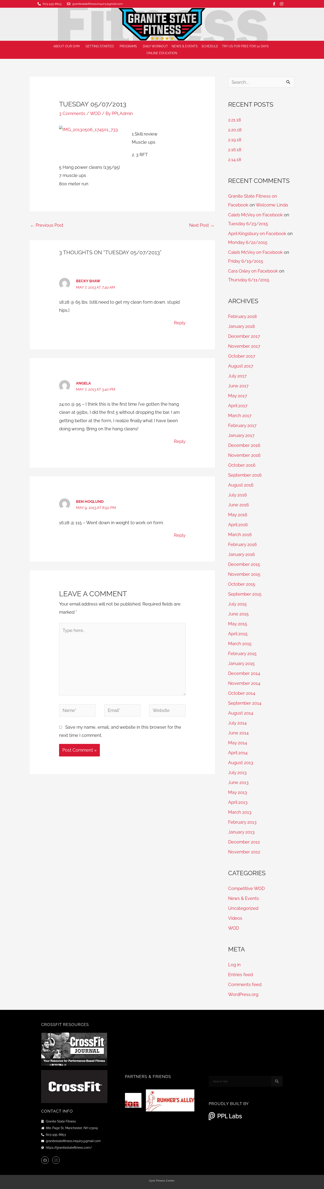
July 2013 (237, 772)
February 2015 (242, 653)
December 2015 (244, 564)
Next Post (201, 225)
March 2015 (239, 643)
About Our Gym (66, 46)
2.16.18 (234, 149)
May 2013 (237, 792)
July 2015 (237, 604)
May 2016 (237, 514)
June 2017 (238, 385)
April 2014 (238, 752)
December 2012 (244, 842)
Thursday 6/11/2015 (248, 279)
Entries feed (240, 974)
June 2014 (238, 733)
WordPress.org (243, 994)
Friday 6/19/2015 (245, 261)
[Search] (276, 1081)
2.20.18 (235, 129)
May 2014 (237, 742)
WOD (95, 113)
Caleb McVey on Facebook (255, 214)
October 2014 (241, 693)
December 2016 (244, 445)
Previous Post (46, 225)
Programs (128, 46)
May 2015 (237, 623)
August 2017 (240, 366)
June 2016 (238, 504)
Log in (234, 964)
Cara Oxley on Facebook (253, 271)
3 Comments (72, 113)
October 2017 (241, 356)
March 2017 (239, 415)
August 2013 (240, 762)
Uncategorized (243, 908)
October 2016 (241, 465)
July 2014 (237, 723)
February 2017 (242, 425)
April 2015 (238, 633)
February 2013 (242, 822)
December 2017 (244, 336)
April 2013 (238, 802)
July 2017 (237, 376)
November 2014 (244, 683)
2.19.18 (234, 139)
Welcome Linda (272, 205)
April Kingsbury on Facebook (257, 233)
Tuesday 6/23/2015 (248, 223)
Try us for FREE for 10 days (245, 46)
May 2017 (237, 395)
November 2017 (244, 346)
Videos (235, 918)
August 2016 (240, 485)
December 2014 (244, 673)
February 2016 (242, 544)
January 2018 (241, 326)
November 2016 (244, 455)
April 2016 (238, 524)
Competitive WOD (246, 888)
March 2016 (240, 534)
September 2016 (245, 475)
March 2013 (239, 812)
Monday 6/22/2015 (247, 242)
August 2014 (240, 713)
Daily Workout (155, 46)
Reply (180, 322)
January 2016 (241, 554)
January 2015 (241, 663)
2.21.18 (234, 120)
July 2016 (237, 495)
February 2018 (242, 316)
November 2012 (244, 852)
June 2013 (238, 782)
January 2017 (241, 435)
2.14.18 (234, 159)
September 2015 (244, 594)
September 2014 (244, 703)
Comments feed (244, 984)
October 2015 (241, 584)
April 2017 (238, 405)
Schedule (209, 46)
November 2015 (244, 574)
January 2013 (241, 832)
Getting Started (100, 46)
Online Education (162, 53)
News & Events (185, 46)
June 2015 (238, 614)
